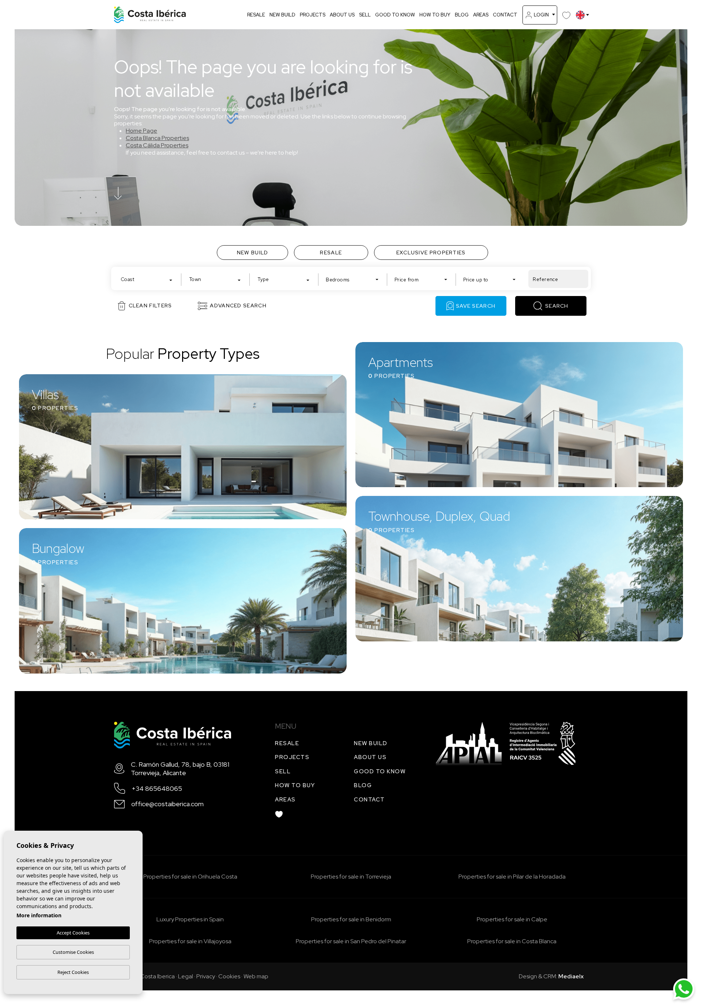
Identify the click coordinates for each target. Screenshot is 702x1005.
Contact (505, 15)
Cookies (229, 976)
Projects (312, 15)
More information (38, 915)
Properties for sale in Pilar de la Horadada (512, 876)
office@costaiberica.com (167, 804)
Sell (365, 15)
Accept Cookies (73, 932)
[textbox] (148, 279)
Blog (462, 15)
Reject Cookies (73, 972)
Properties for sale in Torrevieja (351, 876)
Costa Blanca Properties (157, 138)
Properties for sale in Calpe (512, 919)
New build (282, 15)
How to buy (434, 15)
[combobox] (147, 279)
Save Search (475, 306)
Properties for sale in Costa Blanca (511, 941)
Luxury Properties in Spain (190, 919)
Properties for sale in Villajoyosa (190, 941)
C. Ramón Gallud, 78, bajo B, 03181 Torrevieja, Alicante (180, 768)
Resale (256, 15)
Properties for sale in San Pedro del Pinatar (351, 941)
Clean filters (150, 305)
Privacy (205, 976)
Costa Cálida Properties (157, 145)
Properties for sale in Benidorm (351, 919)
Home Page (141, 130)
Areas (480, 15)
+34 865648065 (157, 788)
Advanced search (238, 305)
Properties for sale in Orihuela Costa (190, 876)
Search (557, 306)
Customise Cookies (73, 952)
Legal (185, 976)
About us (342, 15)
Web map (256, 976)
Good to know (395, 15)
